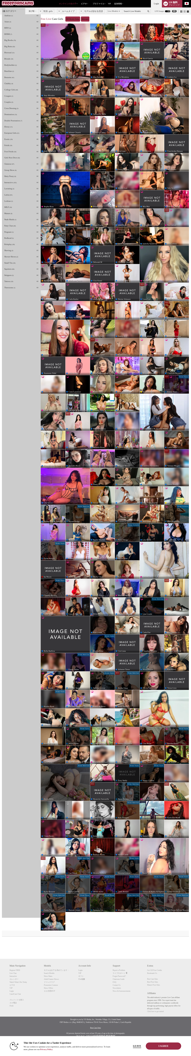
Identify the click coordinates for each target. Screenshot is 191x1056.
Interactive (13, 976)
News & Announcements (121, 991)
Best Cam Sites (152, 979)
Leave (137, 1046)
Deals (12, 1006)
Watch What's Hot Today (18, 982)
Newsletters (117, 988)
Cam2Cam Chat (15, 994)
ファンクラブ (49, 982)
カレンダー (14, 979)
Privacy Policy (46, 1049)
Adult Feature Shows (51, 979)
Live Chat (13, 973)
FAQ (114, 982)
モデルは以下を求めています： (56, 970)
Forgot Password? (119, 976)
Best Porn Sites (152, 982)
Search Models (49, 973)
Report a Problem (119, 970)
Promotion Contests (51, 985)
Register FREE (15, 970)
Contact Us (117, 985)
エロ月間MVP (49, 991)
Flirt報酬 (81, 979)
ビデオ (84, 4)
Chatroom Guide (118, 979)
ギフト (81, 976)
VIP (109, 4)
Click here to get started (155, 1011)
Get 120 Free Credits (154, 970)
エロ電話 (13, 1003)
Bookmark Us (152, 973)
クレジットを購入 (17, 1000)
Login (156, 4)
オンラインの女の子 (67, 4)
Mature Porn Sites (153, 985)
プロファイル (98, 4)
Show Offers (48, 988)
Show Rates (48, 976)
